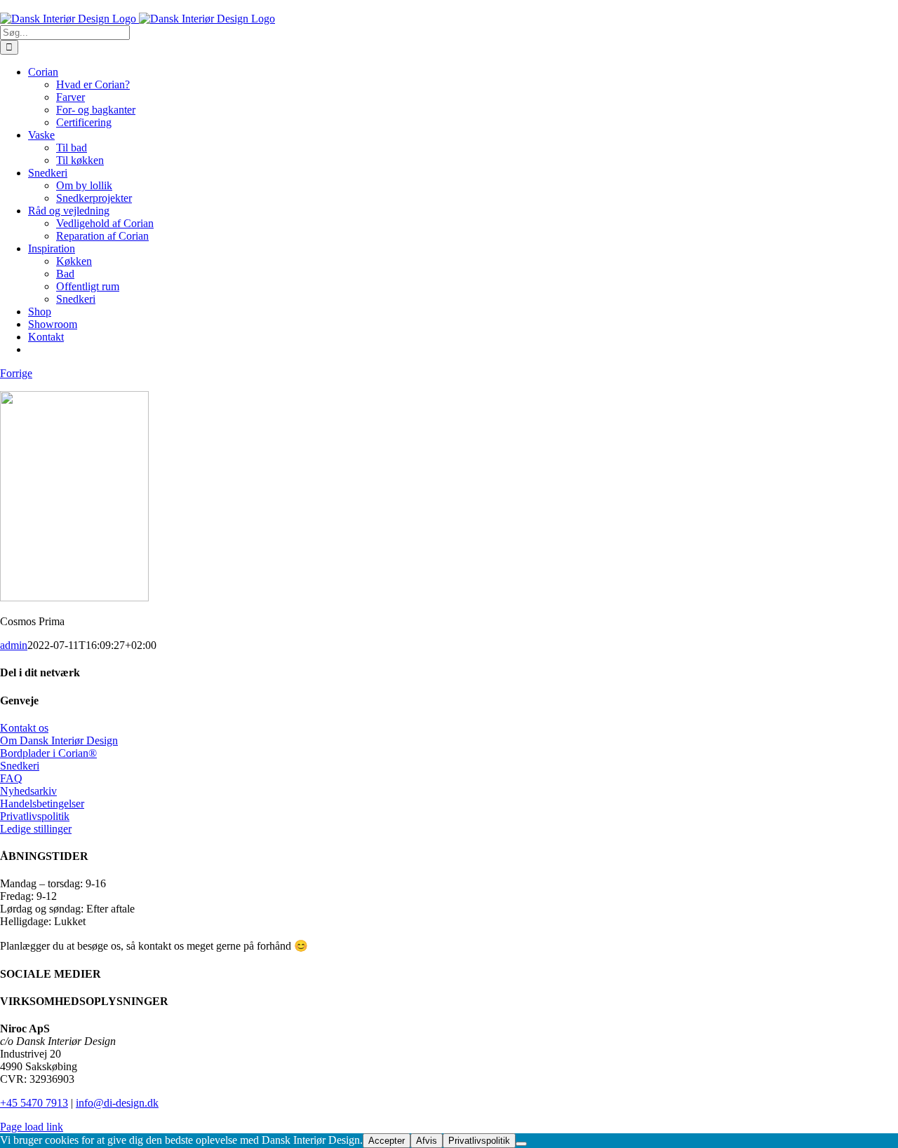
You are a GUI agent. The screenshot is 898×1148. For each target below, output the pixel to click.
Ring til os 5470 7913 (48, 6)
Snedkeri (19, 766)
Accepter (386, 1140)
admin (13, 645)
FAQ (11, 778)
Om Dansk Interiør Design (59, 740)
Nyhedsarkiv (28, 791)
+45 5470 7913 (34, 1103)
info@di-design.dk (117, 1103)
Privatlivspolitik (34, 816)
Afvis (426, 1140)
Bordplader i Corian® (48, 753)
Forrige (16, 373)
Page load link (31, 1127)
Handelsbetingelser (42, 803)
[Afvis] (521, 1144)
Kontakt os (24, 728)
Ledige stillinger (36, 829)
